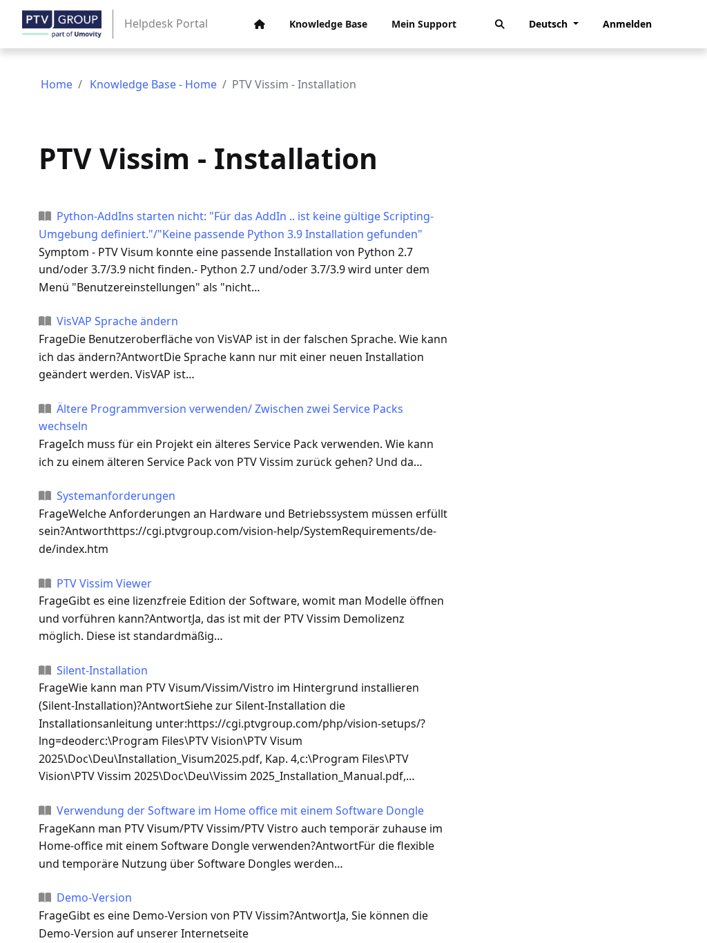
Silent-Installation (102, 670)
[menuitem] (260, 24)
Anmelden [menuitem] (627, 23)
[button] (500, 24)
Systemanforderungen (116, 495)
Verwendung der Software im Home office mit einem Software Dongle (240, 810)
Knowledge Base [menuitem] (328, 23)
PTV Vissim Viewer (104, 583)
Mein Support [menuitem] (423, 23)
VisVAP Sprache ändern (117, 321)
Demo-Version (94, 897)
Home (56, 84)
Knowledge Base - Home (153, 84)
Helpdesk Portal (166, 23)
